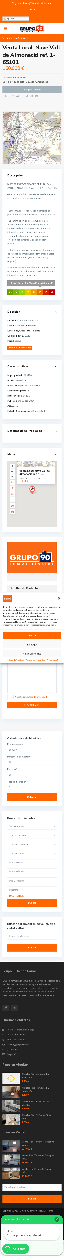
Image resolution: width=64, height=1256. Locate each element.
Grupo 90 (11, 1054)
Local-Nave (9, 77)
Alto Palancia (33, 330)
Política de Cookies (15, 660)
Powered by (10, 1219)
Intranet (48, 3)
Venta (24, 77)
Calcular (32, 797)
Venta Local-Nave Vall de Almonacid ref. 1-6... (34, 472)
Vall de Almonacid (37, 82)
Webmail (35, 3)
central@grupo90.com (18, 1044)
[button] (59, 598)
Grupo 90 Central (32, 558)
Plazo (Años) (13, 769)
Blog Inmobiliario (20, 3)
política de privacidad (36, 697)
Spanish (10, 18)
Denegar (32, 644)
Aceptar (32, 635)
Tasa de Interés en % (18, 782)
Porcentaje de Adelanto (19, 757)
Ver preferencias (32, 653)
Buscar (32, 902)
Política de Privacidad (35, 660)
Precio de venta (15, 744)
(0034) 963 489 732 (17, 1034)
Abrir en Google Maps (19, 347)
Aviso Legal (52, 660)
